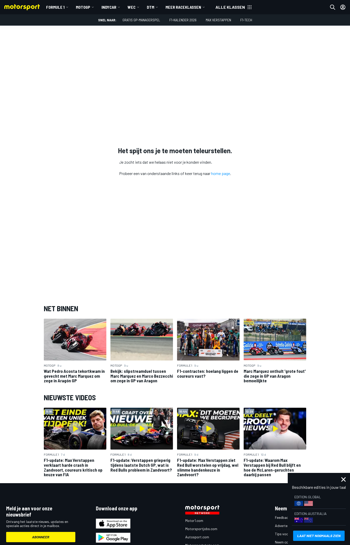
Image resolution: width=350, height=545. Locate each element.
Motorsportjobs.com (201, 529)
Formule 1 (55, 7)
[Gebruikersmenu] (343, 7)
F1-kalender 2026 (183, 20)
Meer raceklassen (183, 7)
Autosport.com (197, 537)
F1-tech (246, 20)
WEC (132, 7)
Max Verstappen (218, 20)
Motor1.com (194, 520)
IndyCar (108, 7)
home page (220, 173)
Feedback (282, 517)
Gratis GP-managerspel (141, 20)
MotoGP (83, 7)
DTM (150, 7)
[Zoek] (332, 7)
